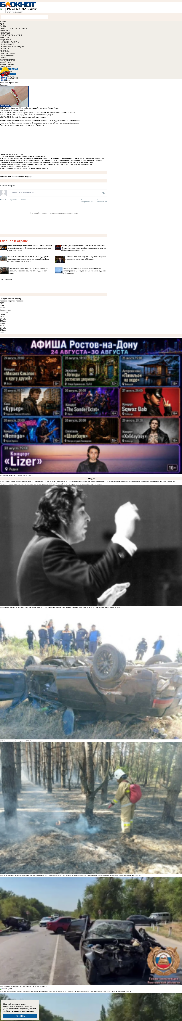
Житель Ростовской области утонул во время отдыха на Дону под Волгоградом (76, 484)
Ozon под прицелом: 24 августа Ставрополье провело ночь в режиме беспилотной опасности (34, 991)
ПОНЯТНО (20, 1016)
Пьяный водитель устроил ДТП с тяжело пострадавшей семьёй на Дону (97, 607)
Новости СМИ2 (6, 279)
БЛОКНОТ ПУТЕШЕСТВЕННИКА (13, 28)
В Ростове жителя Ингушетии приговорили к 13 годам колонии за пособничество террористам (34, 481)
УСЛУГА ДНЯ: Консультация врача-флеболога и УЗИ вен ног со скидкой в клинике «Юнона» (37, 113)
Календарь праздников (9, 83)
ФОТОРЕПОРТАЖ (7, 60)
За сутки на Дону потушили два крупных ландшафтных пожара (24, 875)
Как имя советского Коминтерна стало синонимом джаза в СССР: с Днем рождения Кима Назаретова (37, 607)
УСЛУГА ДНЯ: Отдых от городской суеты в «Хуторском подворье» (27, 115)
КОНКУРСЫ (5, 33)
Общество (4, 154)
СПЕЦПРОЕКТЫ (7, 56)
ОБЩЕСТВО (5, 49)
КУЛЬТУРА (4, 38)
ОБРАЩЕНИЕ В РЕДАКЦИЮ (12, 47)
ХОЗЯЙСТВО (5, 62)
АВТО (2, 24)
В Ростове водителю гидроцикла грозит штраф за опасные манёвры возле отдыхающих (98, 481)
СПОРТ (3, 58)
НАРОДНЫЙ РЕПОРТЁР (10, 42)
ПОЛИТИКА (4, 51)
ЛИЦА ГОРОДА (6, 40)
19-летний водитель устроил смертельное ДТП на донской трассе (25, 986)
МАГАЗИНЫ (13, 78)
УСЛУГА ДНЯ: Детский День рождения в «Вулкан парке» (23, 117)
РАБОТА (14, 69)
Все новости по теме (8, 110)
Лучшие (13, 199)
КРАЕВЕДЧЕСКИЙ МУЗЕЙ (11, 35)
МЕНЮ (3, 22)
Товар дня (4, 85)
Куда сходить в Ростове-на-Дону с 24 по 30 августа (16, 475)
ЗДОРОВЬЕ (5, 31)
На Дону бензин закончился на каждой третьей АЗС (124, 875)
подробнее (20, 301)
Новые (3, 199)
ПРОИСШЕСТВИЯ (7, 53)
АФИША (3, 26)
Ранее (23, 199)
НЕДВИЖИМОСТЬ (7, 44)
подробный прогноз (7, 301)
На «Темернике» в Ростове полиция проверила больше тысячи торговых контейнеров (76, 875)
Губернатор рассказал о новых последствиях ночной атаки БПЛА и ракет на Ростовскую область (99, 991)
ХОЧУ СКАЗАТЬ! (7, 65)
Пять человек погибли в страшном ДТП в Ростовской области (23, 741)
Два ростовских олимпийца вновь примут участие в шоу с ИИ (150, 481)
